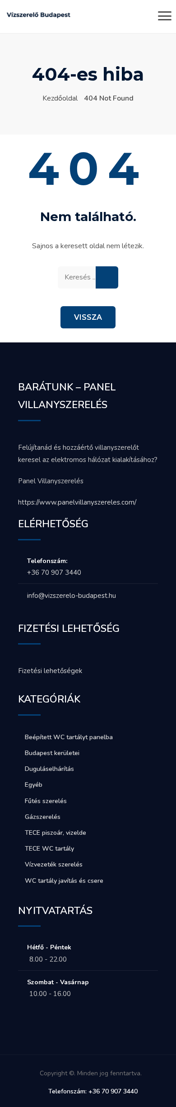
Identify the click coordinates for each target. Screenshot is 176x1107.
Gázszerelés (42, 817)
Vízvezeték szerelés (54, 864)
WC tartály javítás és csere (64, 880)
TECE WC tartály (49, 848)
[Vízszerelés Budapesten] (38, 18)
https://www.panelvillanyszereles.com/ (77, 502)
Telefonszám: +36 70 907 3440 (93, 1091)
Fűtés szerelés (46, 801)
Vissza (88, 317)
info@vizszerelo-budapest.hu (71, 595)
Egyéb (33, 784)
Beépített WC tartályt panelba (69, 737)
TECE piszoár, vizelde (55, 832)
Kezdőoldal (60, 98)
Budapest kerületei (52, 753)
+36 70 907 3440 (54, 572)
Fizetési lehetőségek (50, 670)
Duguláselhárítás (49, 769)
